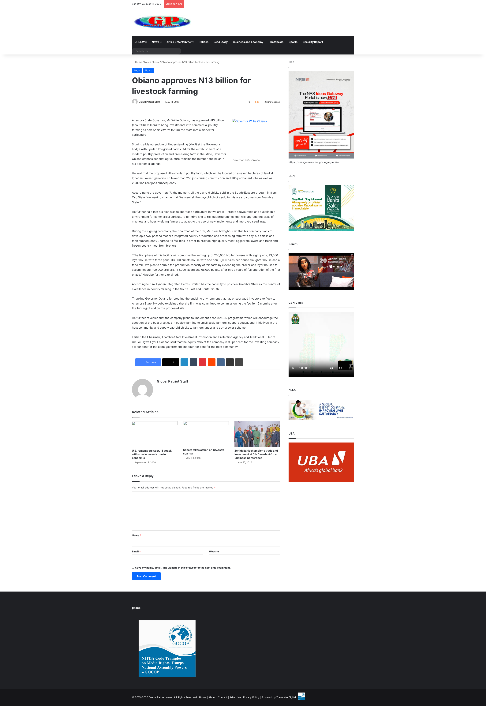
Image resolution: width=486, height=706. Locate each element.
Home (138, 62)
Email (136, 551)
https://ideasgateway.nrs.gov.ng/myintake (314, 162)
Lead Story (221, 41)
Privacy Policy (251, 697)
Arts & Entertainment (179, 41)
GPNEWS (141, 41)
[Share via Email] (230, 362)
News (155, 41)
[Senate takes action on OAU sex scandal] (206, 433)
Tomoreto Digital (286, 697)
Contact (222, 697)
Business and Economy (248, 41)
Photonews (276, 41)
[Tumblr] (193, 362)
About (212, 697)
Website (214, 551)
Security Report (313, 41)
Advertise (235, 697)
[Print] (239, 362)
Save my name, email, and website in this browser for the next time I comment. (183, 567)
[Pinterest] (202, 362)
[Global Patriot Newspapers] (161, 22)
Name (136, 535)
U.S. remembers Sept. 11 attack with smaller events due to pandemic (152, 454)
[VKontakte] (221, 362)
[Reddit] (211, 362)
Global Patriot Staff (149, 101)
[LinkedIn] (184, 362)
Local (156, 62)
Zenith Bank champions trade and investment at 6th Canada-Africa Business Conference (256, 454)
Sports (293, 41)
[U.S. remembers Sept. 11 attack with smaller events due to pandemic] (155, 434)
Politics (203, 41)
